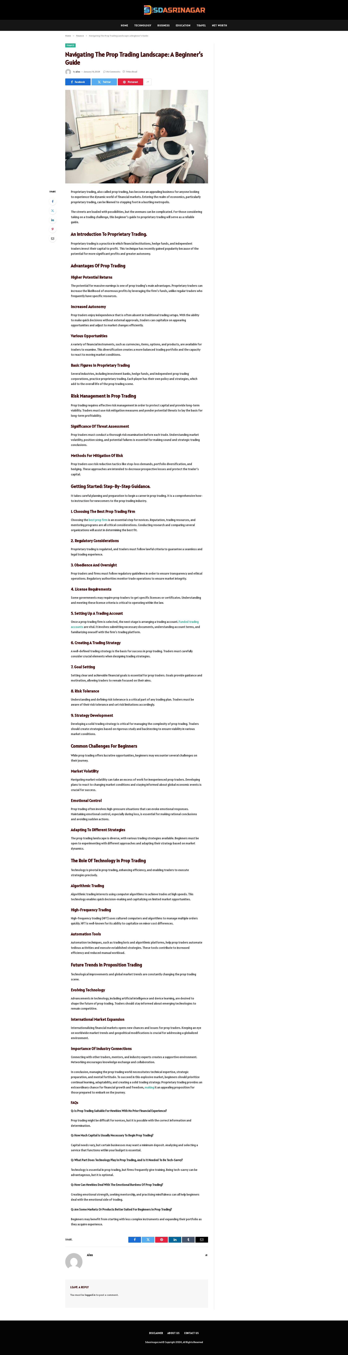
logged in (90, 1295)
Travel (201, 25)
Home (124, 25)
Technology (142, 25)
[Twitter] (52, 210)
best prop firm (98, 520)
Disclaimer (156, 1333)
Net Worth (219, 25)
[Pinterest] (52, 229)
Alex (78, 71)
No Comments (113, 71)
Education (183, 25)
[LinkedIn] (52, 220)
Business (164, 25)
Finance (70, 45)
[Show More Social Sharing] (147, 81)
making (149, 1087)
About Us (173, 1333)
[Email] (52, 238)
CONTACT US (191, 1333)
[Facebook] (52, 201)
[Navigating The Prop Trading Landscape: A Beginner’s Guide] (136, 136)
